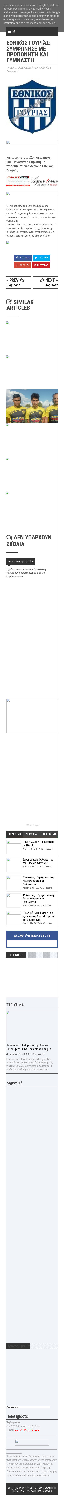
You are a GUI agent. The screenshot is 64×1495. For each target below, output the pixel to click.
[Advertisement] (32, 675)
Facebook (24, 257)
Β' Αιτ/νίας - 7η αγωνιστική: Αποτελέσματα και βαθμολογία (38, 881)
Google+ (24, 265)
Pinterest (42, 265)
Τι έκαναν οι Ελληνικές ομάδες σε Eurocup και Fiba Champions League (28, 1047)
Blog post (13, 285)
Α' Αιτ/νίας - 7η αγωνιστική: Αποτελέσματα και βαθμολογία (38, 898)
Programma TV (12, 1407)
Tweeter (43, 257)
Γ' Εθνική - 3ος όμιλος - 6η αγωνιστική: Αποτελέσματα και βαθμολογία (38, 916)
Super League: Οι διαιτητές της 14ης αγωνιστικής (38, 861)
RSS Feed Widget (32, 825)
